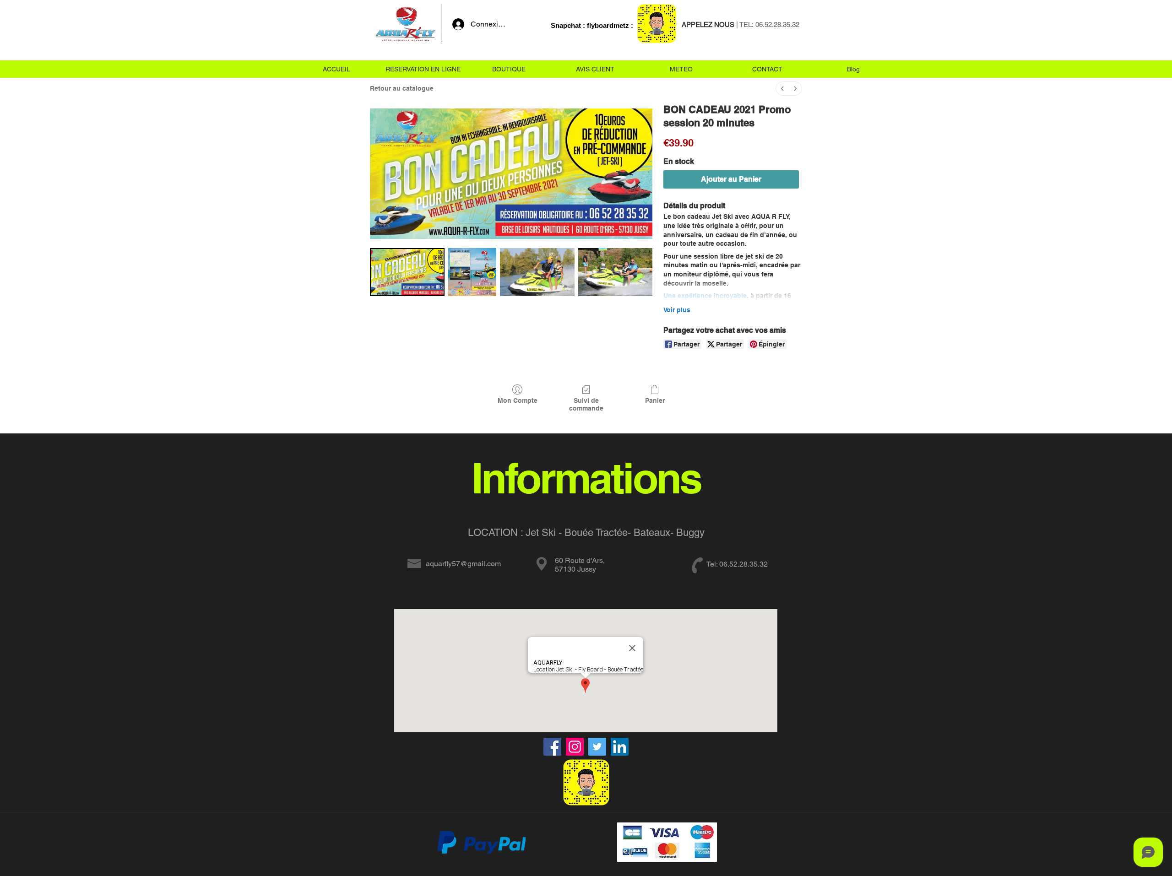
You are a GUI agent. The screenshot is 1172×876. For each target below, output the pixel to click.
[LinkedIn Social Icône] (620, 747)
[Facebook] (552, 747)
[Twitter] (597, 747)
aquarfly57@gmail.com (463, 563)
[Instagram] (575, 747)
